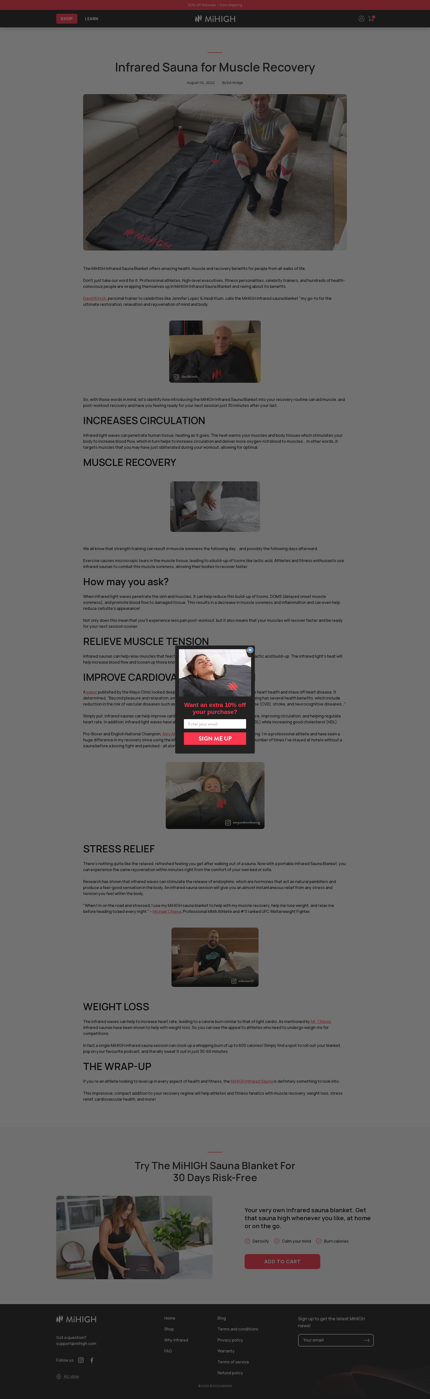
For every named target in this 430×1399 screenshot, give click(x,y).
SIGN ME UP (215, 738)
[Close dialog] (250, 649)
